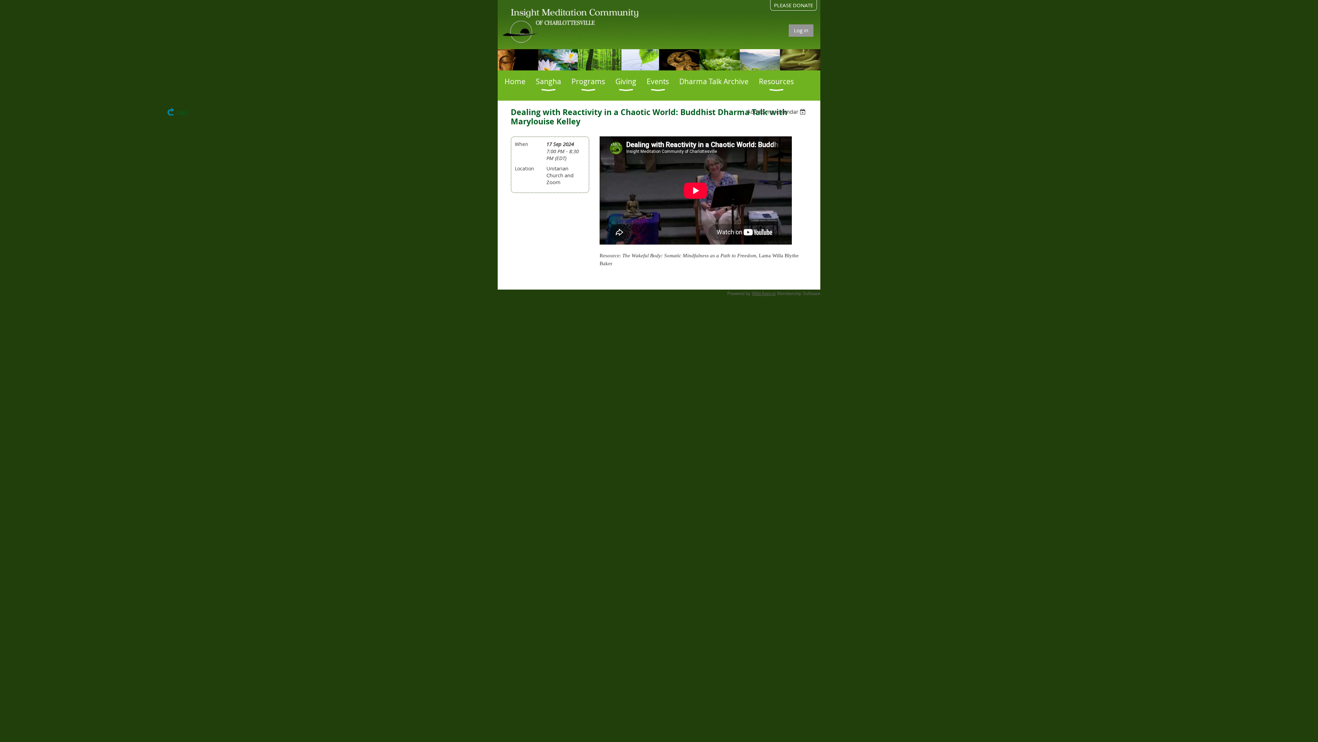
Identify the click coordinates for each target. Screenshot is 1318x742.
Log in (801, 30)
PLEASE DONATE (793, 5)
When (521, 144)
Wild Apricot (764, 293)
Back (182, 112)
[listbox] (777, 112)
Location (524, 168)
